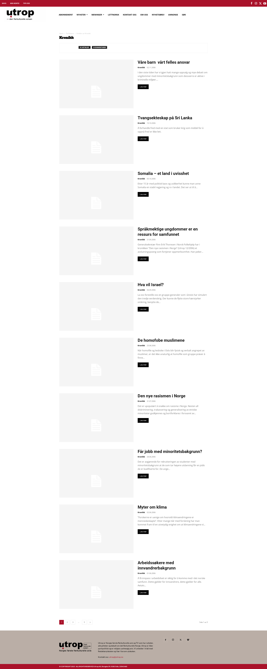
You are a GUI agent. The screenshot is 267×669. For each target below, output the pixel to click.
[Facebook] (165, 640)
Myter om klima (152, 507)
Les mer (143, 87)
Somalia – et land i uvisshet (163, 173)
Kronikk (141, 67)
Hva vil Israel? (151, 284)
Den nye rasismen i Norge (161, 395)
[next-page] (90, 622)
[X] (180, 640)
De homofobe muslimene (161, 340)
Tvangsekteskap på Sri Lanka (165, 117)
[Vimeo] (188, 640)
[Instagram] (173, 640)
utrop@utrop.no (116, 657)
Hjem (61, 33)
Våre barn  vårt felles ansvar (164, 62)
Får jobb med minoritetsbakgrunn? (170, 451)
